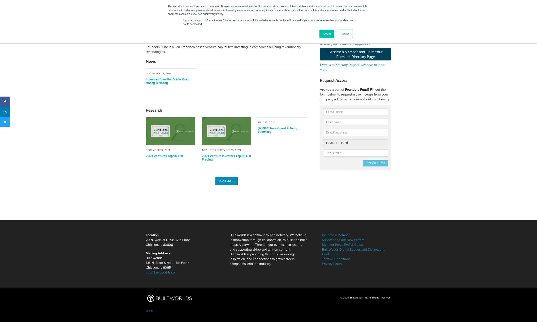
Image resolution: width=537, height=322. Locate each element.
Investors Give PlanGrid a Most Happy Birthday (167, 81)
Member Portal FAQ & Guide (342, 245)
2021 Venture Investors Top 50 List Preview (226, 157)
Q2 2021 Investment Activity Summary (277, 130)
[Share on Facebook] (5, 102)
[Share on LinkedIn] (5, 112)
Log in (149, 310)
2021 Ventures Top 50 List (164, 155)
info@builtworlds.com (161, 272)
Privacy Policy (332, 264)
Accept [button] (327, 33)
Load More (226, 181)
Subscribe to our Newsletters (343, 240)
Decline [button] (344, 33)
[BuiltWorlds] (169, 298)
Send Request (375, 163)
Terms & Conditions (336, 259)
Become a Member (336, 235)
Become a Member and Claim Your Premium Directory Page (355, 54)
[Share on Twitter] (5, 122)
